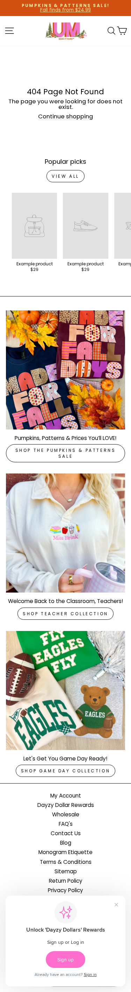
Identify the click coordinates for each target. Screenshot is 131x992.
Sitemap (65, 871)
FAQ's (66, 824)
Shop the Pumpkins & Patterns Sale (65, 453)
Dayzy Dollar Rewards (65, 805)
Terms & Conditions (66, 862)
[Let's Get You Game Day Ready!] (65, 690)
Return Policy (65, 880)
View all (65, 176)
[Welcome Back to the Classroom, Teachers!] (65, 533)
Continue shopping (65, 117)
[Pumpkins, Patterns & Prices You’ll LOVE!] (65, 369)
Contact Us (66, 833)
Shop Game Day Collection (65, 771)
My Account (65, 795)
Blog (65, 842)
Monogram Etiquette (65, 852)
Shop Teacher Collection (65, 614)
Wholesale (65, 814)
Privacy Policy (65, 890)
